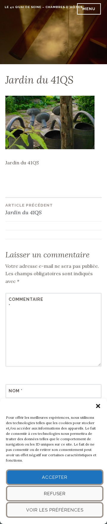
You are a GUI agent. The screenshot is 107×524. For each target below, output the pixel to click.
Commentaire (23, 302)
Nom (16, 390)
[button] (98, 406)
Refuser (55, 493)
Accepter (54, 477)
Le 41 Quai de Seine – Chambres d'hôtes (44, 7)
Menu (88, 9)
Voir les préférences (55, 510)
